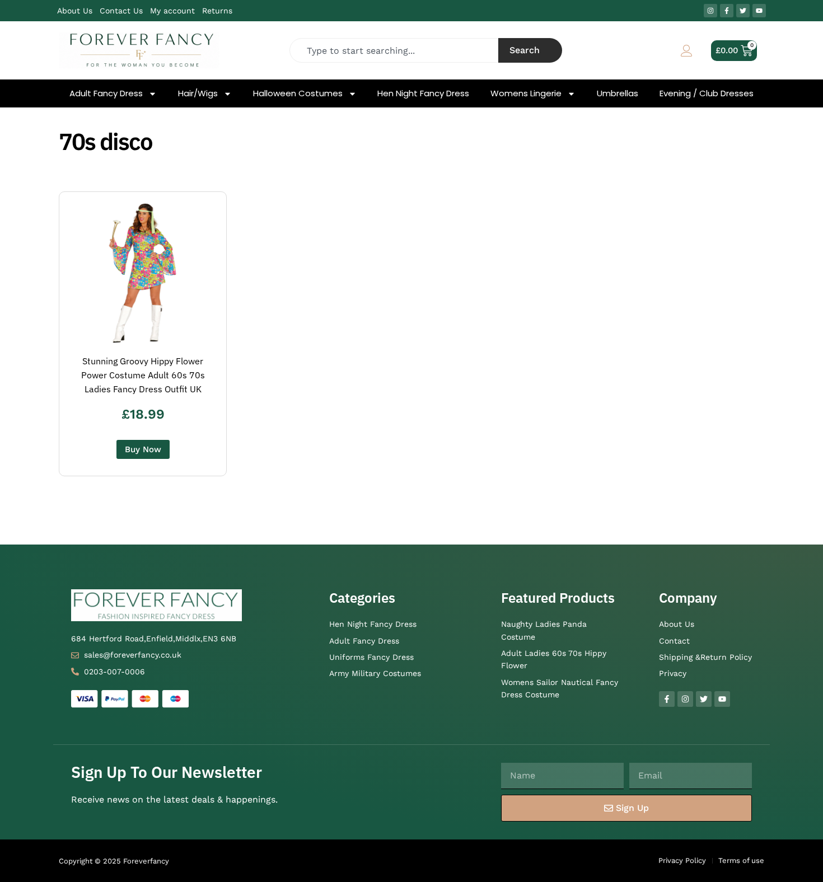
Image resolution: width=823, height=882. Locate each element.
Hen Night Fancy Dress (423, 93)
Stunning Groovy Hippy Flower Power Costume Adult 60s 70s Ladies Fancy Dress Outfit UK (143, 375)
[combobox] (394, 50)
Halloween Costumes (298, 93)
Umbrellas (617, 93)
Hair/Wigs (198, 93)
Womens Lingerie (526, 93)
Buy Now (143, 449)
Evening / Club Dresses (707, 93)
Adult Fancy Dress (106, 93)
